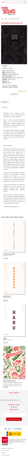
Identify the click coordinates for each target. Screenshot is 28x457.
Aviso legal (3, 452)
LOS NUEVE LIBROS (9, 254)
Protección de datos (5, 450)
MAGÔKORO (6, 296)
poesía (9, 82)
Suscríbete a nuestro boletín (14, 419)
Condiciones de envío (5, 455)
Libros (6, 18)
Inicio (2, 18)
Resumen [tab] (4, 107)
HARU (5, 338)
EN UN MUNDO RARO (9, 381)
